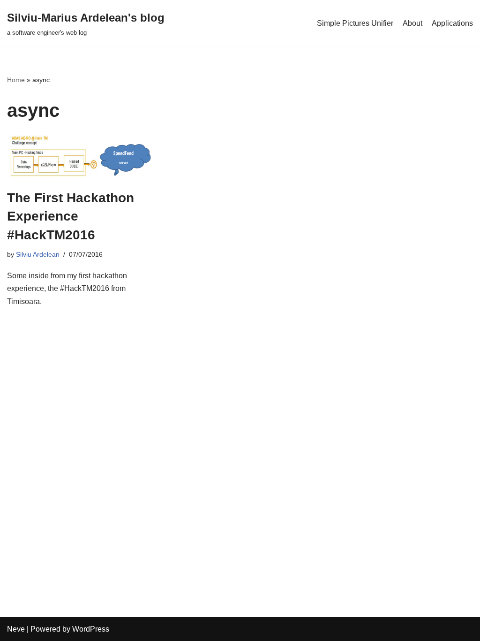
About (412, 23)
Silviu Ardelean (38, 254)
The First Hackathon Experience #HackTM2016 (70, 216)
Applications (452, 23)
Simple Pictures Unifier (355, 23)
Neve (16, 629)
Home (16, 80)
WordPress (90, 629)
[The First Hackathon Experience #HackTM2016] (80, 157)
